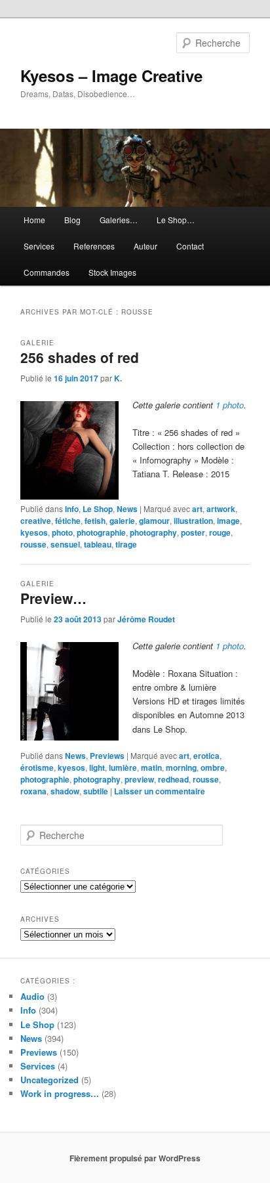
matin (151, 767)
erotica (206, 756)
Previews (107, 756)
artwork (220, 509)
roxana (33, 791)
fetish (95, 521)
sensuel (65, 544)
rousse (33, 544)
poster (193, 532)
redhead (173, 779)
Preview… (53, 598)
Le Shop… (176, 219)
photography (153, 532)
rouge (220, 532)
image (228, 521)
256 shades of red (79, 357)
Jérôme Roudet (146, 619)
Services (39, 245)
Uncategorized (49, 1079)
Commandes (46, 272)
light (97, 767)
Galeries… (119, 219)
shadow (64, 791)
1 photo (230, 404)
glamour (154, 521)
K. (118, 378)
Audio (32, 996)
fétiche (68, 521)
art (197, 509)
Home (34, 219)
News (127, 509)
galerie (122, 521)
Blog (72, 219)
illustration (193, 521)
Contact (190, 245)
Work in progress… (59, 1093)
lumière (123, 767)
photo (62, 532)
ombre (213, 767)
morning (181, 767)
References (94, 245)
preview (139, 779)
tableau (97, 544)
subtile (95, 791)
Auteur (145, 245)
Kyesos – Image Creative (111, 75)
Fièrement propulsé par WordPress (135, 1158)
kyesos (34, 532)
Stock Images (112, 272)
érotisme (37, 767)
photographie (101, 532)
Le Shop (98, 509)
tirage (126, 544)
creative (35, 521)
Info (72, 509)
